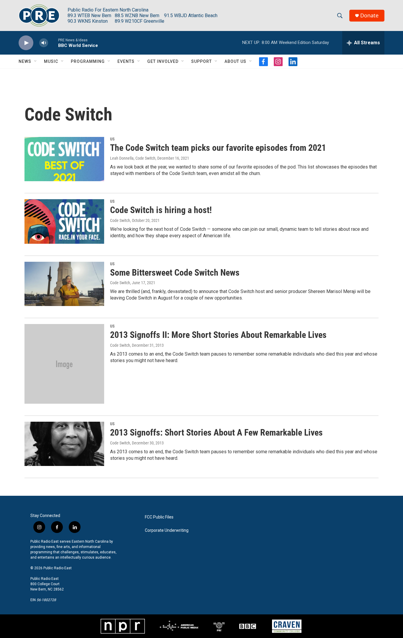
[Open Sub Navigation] (35, 61)
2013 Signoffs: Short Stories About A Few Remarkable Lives (216, 432)
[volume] (44, 43)
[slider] (53, 43)
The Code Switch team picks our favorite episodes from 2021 (218, 148)
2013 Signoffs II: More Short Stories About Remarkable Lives (218, 335)
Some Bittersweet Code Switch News (175, 272)
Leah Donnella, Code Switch (132, 158)
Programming (88, 61)
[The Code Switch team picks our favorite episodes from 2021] (64, 159)
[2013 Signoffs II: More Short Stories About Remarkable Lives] (64, 364)
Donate (369, 15)
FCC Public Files (159, 517)
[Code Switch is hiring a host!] (64, 221)
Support (201, 61)
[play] (26, 43)
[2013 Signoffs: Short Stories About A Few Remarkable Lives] (64, 444)
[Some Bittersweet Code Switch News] (64, 284)
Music (51, 61)
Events (126, 61)
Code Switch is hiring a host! (161, 210)
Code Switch (120, 220)
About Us (235, 61)
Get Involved (162, 61)
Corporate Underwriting (167, 530)
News (25, 61)
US (112, 139)
